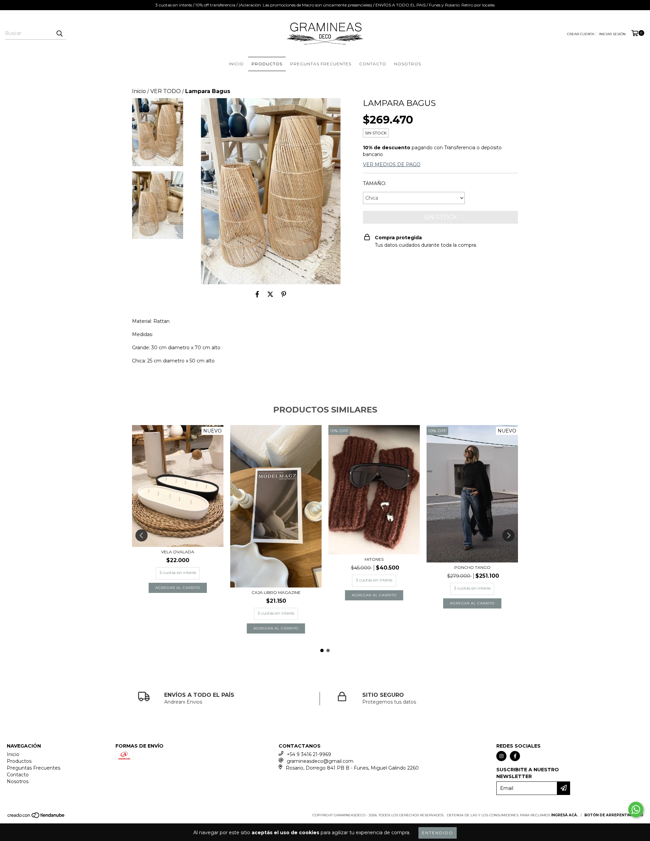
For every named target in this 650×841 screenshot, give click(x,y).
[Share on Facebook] (257, 294)
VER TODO (165, 91)
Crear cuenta (580, 34)
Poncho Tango (472, 567)
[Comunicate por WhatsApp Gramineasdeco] (635, 809)
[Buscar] (59, 33)
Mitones (374, 559)
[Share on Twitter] (270, 294)
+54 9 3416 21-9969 (309, 754)
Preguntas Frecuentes (320, 63)
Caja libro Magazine (276, 592)
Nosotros (407, 63)
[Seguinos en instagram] (501, 756)
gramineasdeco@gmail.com (320, 761)
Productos (267, 63)
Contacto (372, 63)
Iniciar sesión (612, 34)
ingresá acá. (564, 815)
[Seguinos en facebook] (515, 756)
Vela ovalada (177, 551)
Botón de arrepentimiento (613, 815)
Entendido (437, 832)
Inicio (236, 63)
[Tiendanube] (36, 817)
